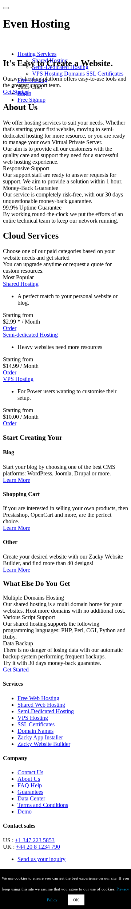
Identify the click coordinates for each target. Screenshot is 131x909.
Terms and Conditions (42, 805)
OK (76, 900)
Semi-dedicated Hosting (30, 335)
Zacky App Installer (40, 737)
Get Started (16, 92)
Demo (24, 811)
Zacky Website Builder (43, 744)
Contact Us (30, 772)
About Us (28, 779)
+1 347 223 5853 (35, 840)
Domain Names (35, 731)
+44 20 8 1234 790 (38, 847)
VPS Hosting (48, 73)
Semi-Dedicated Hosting (45, 711)
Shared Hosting (21, 284)
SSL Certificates (104, 73)
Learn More (16, 480)
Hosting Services (36, 54)
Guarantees (30, 792)
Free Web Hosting (38, 698)
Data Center (31, 798)
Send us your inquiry (41, 859)
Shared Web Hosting (41, 705)
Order (9, 328)
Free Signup (31, 100)
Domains (75, 73)
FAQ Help (29, 785)
